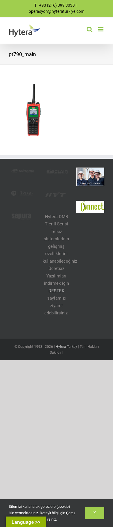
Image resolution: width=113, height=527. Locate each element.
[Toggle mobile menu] (101, 29)
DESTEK (56, 290)
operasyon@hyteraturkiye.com (56, 11)
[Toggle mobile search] (89, 29)
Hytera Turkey (66, 347)
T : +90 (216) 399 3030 (54, 5)
